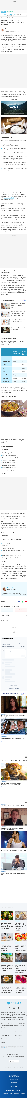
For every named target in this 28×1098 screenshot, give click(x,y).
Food (13, 17)
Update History (5, 615)
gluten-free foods (9, 198)
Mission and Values (19, 1032)
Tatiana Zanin (11, 588)
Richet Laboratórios (14, 1093)
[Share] (19, 601)
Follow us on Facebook (14, 1008)
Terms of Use (18, 1038)
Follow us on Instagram (9, 1008)
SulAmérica (5, 1093)
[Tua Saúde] (8, 14)
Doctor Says (10, 11)
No (21, 610)
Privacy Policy (4, 1038)
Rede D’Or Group (21, 1068)
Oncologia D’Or (19, 1090)
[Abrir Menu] (2, 14)
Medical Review (18, 1035)
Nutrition (9, 17)
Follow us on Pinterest (18, 1008)
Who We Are (3, 1032)
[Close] (15, 1)
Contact (3, 1042)
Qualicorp (23, 1093)
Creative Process (5, 1035)
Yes (8, 610)
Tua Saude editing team (14, 31)
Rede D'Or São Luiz (10, 1090)
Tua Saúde (3, 11)
